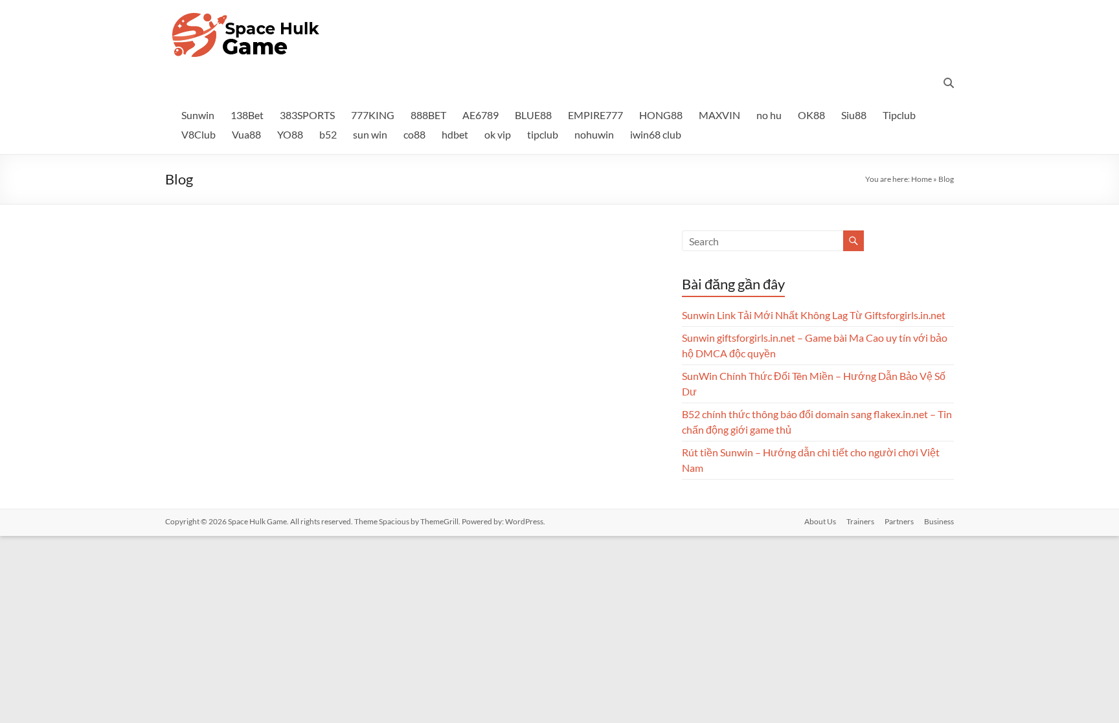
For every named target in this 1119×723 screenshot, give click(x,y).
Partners (899, 521)
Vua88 (246, 134)
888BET (428, 115)
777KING (372, 115)
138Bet (247, 115)
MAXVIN (719, 115)
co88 (414, 134)
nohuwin (594, 134)
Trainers (860, 521)
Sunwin (197, 115)
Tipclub (899, 115)
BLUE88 (533, 115)
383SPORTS (307, 115)
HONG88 (661, 115)
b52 (328, 134)
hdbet (455, 134)
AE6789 (480, 115)
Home (921, 179)
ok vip (497, 134)
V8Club (198, 134)
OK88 (811, 115)
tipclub (542, 134)
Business (939, 521)
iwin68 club (655, 134)
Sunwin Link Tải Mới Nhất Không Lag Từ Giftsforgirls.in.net (813, 315)
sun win (370, 134)
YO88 (290, 134)
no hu (769, 115)
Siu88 (853, 115)
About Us (820, 521)
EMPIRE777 (595, 115)
